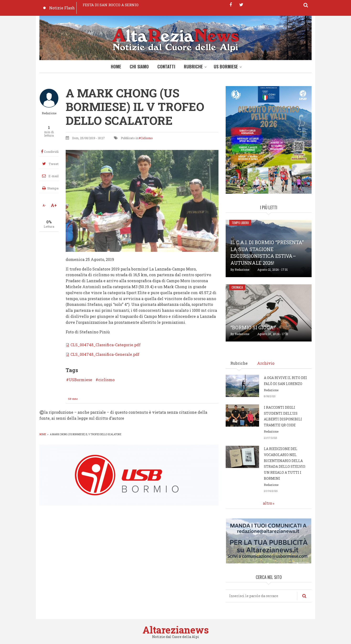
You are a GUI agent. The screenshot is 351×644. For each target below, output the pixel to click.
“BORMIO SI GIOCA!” (253, 327)
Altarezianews (176, 629)
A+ (54, 205)
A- (44, 205)
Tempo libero (240, 222)
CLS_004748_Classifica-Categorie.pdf (105, 344)
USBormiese (80, 379)
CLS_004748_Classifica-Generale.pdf (104, 354)
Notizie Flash (62, 7)
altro (267, 503)
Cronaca (237, 287)
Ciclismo (146, 138)
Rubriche (193, 66)
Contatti (166, 66)
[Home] (175, 39)
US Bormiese (226, 66)
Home (116, 66)
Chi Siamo (139, 66)
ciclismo (106, 379)
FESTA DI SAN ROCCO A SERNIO (110, 4)
